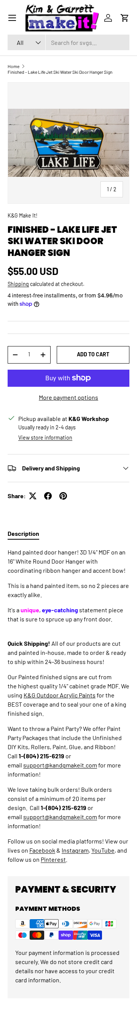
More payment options (68, 397)
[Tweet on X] (32, 496)
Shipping (18, 284)
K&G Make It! (22, 215)
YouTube (103, 850)
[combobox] (68, 42)
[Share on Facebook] (48, 496)
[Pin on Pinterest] (63, 496)
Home (13, 66)
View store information (45, 437)
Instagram (75, 850)
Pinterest (53, 859)
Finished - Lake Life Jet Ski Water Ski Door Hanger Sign (60, 72)
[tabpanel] (68, 706)
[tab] (23, 533)
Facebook (42, 850)
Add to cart (93, 354)
